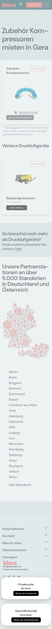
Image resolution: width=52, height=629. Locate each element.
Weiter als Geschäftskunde (26, 620)
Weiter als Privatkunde (26, 593)
